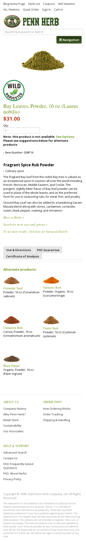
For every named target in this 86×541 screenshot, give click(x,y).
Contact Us (10, 458)
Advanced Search (15, 452)
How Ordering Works (57, 409)
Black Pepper (11, 366)
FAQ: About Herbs (15, 473)
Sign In (46, 9)
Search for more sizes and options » (25, 224)
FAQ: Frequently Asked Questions (18, 466)
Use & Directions (18, 250)
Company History (14, 409)
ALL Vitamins (11, 9)
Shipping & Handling (56, 420)
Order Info (52, 402)
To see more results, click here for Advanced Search (35, 231)
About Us (11, 402)
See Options (65, 137)
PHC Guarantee (48, 250)
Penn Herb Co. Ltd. (31, 21)
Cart (58, 9)
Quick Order (31, 9)
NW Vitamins (66, 3)
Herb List (34, 3)
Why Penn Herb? (14, 414)
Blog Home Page (14, 3)
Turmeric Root (52, 287)
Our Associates (13, 431)
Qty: (6, 125)
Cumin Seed (50, 328)
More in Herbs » (13, 217)
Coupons (49, 3)
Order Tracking (53, 414)
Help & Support (16, 446)
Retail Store (11, 420)
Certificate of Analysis (22, 256)
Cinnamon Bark (13, 328)
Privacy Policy (12, 479)
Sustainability (12, 425)
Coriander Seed (12, 288)
